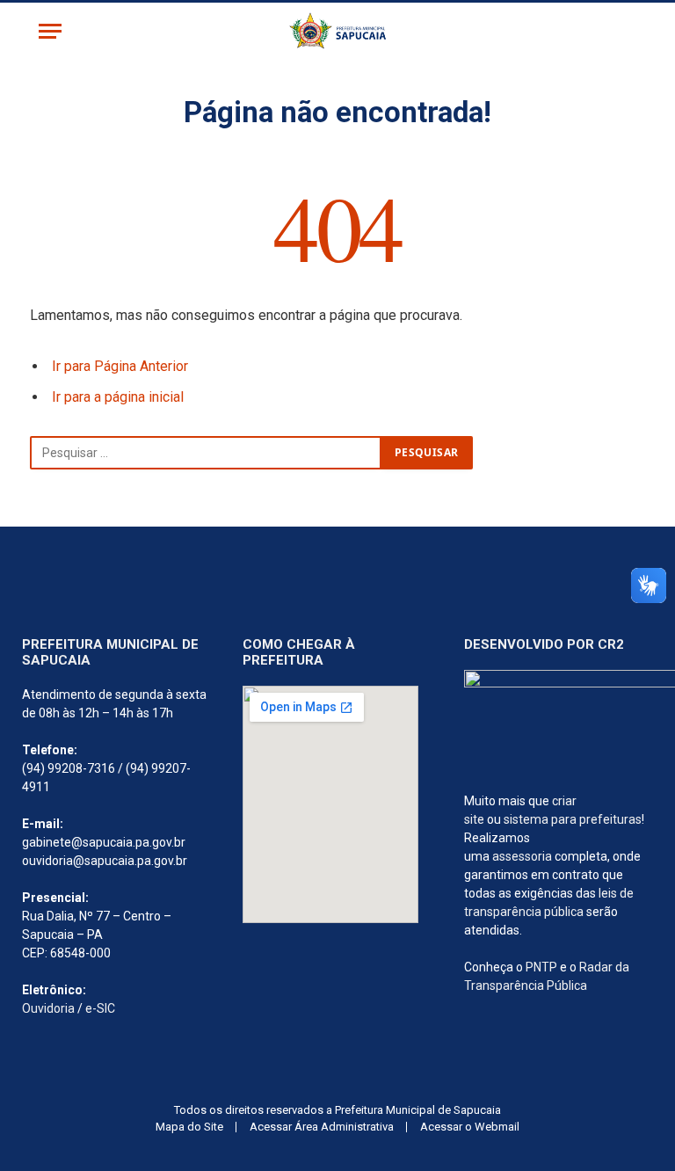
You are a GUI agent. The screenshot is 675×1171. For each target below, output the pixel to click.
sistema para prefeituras (573, 819)
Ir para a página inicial (118, 397)
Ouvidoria (48, 1008)
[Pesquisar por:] (205, 452)
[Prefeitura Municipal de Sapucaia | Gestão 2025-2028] (337, 31)
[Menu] (50, 31)
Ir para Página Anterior (120, 366)
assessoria (522, 856)
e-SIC (100, 1008)
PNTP (541, 967)
